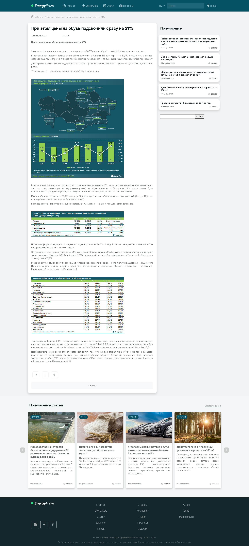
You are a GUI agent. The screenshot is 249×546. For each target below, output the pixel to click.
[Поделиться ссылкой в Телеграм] (35, 374)
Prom (44, 6)
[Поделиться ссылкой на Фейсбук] (45, 374)
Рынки (83, 417)
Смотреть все (212, 405)
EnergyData (92, 5)
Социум (142, 528)
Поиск (199, 116)
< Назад (92, 385)
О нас (186, 504)
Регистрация (186, 516)
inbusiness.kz (70, 347)
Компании (142, 510)
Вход (186, 510)
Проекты (142, 522)
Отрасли (35, 417)
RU (161, 5)
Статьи (110, 5)
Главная (71, 5)
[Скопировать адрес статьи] (54, 374)
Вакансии (128, 5)
